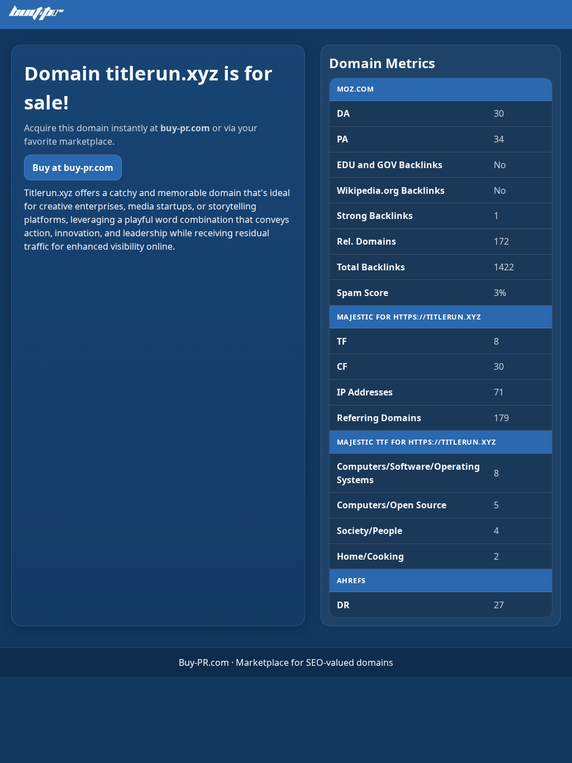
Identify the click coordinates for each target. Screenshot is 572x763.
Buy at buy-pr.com (72, 167)
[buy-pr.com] (36, 13)
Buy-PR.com (204, 662)
